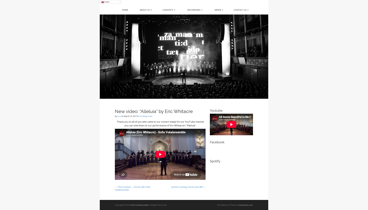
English (106, 2)
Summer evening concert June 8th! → (188, 187)
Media (218, 9)
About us (145, 9)
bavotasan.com (246, 205)
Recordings (194, 9)
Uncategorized (145, 116)
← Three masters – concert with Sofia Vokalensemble (132, 188)
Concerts (168, 9)
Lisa (119, 116)
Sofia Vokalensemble (139, 205)
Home (125, 9)
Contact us (240, 9)
